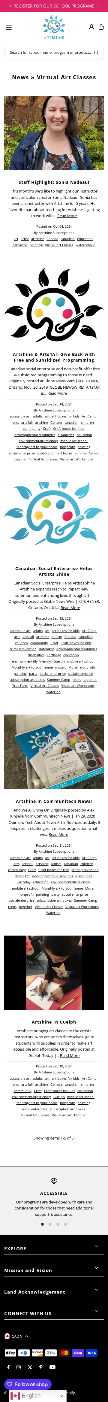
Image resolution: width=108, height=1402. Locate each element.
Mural (73, 667)
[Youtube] (53, 1367)
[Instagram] (18, 1367)
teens (77, 679)
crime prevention (23, 649)
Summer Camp (86, 453)
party (33, 673)
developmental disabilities (34, 434)
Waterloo (53, 692)
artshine (37, 238)
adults (38, 416)
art (16, 238)
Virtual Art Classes (59, 245)
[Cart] (101, 27)
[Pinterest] (41, 1367)
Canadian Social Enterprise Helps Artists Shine (54, 571)
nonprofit (67, 447)
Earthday (54, 655)
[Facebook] (8, 1367)
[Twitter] (30, 1367)
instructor (19, 245)
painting (36, 245)
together (20, 459)
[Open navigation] (21, 27)
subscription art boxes (54, 453)
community (31, 428)
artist (25, 238)
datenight (46, 649)
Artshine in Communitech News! (54, 801)
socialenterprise (80, 673)
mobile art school (74, 441)
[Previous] (11, 6)
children (87, 422)
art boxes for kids (66, 416)
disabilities (66, 434)
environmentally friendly (38, 441)
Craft (47, 428)
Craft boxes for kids (68, 428)
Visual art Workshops (76, 459)
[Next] (98, 6)
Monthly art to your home (37, 447)
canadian (68, 238)
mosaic (60, 667)
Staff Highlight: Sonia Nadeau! (54, 182)
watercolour (85, 245)
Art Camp (89, 416)
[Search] (96, 52)
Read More (67, 215)
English (30, 1395)
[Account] (91, 27)
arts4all (27, 422)
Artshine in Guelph (54, 1022)
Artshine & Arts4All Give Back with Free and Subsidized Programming (54, 357)
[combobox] (54, 52)
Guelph (59, 661)
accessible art (20, 416)
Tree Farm (20, 685)
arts (16, 422)
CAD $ (17, 1336)
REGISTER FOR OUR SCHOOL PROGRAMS (54, 6)
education (85, 238)
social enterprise (22, 453)
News (20, 77)
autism (57, 636)
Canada (52, 238)
